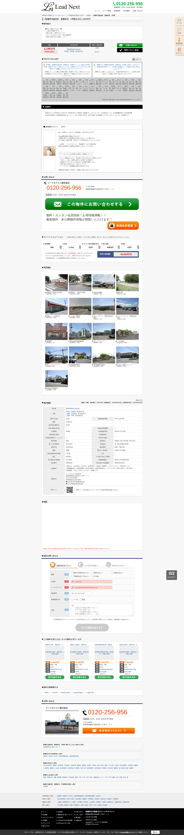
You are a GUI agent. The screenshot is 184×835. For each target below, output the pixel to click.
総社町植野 (123, 765)
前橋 (55, 777)
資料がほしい (98, 573)
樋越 (113, 777)
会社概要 (126, 10)
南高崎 (105, 805)
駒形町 (104, 768)
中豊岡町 (115, 799)
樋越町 (52, 768)
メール (75, 599)
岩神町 (77, 768)
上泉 (87, 777)
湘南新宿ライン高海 (69, 802)
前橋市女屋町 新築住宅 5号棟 (129, 644)
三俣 (80, 777)
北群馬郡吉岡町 (74, 756)
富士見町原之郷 (124, 768)
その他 (96, 576)
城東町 (131, 768)
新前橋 (72, 51)
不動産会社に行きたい (81, 576)
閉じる (155, 832)
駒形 (45, 777)
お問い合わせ (137, 10)
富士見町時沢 (48, 765)
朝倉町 (84, 765)
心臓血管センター (98, 777)
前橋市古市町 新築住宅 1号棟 (55, 644)
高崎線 (98, 802)
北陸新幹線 (125, 802)
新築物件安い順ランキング (52, 747)
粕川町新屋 (63, 768)
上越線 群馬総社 (78, 692)
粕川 (124, 777)
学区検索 (60, 817)
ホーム (97, 10)
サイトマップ (46, 823)
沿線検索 (117, 10)
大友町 (57, 768)
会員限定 (60, 812)
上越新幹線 (117, 802)
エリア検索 (107, 10)
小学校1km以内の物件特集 (65, 820)
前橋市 (73, 49)
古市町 (60, 669)
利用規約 (57, 619)
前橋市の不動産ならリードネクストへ (100, 811)
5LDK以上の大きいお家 (64, 823)
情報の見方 (139, 400)
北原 (117, 777)
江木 (106, 777)
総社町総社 (98, 768)
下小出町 (111, 765)
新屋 (120, 777)
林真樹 (63, 127)
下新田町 (67, 765)
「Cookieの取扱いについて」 (127, 832)
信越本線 (110, 802)
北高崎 (100, 805)
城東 (76, 777)
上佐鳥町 (85, 669)
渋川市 (56, 756)
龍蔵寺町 (110, 669)
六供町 (117, 765)
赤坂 (90, 777)
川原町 (94, 765)
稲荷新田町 (90, 768)
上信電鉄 (92, 802)
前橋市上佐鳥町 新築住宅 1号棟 (80, 644)
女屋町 (134, 669)
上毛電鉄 (79, 802)
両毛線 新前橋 (65, 692)
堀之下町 (83, 768)
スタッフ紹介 (79, 814)
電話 (83, 599)
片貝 (83, 777)
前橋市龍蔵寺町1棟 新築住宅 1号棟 (106, 644)
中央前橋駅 (103, 671)
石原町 (97, 799)
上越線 (68, 413)
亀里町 (116, 768)
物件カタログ (46, 826)
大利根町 (130, 765)
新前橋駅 (53, 671)
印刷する (138, 59)
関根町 (136, 765)
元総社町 (78, 49)
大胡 (110, 777)
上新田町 (46, 768)
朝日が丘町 (100, 765)
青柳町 (55, 765)
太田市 (51, 756)
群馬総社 (74, 413)
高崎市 (46, 756)
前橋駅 (77, 671)
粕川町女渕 (71, 768)
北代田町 (60, 765)
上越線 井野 (90, 692)
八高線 (104, 802)
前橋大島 (50, 777)
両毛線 (67, 51)
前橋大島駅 (128, 671)
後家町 (79, 765)
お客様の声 (79, 820)
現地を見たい (119, 573)
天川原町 (110, 768)
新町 (72, 799)
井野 (72, 415)
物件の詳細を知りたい (81, 573)
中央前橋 (71, 777)
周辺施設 (78, 817)
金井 (68, 799)
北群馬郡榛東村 (63, 756)
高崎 (82, 805)
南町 (106, 765)
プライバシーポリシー (70, 619)
